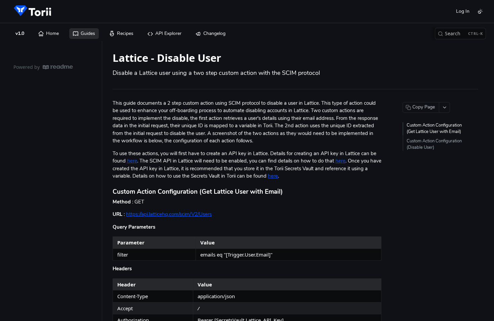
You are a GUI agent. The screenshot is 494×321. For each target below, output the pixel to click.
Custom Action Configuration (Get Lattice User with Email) (434, 128)
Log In (462, 11)
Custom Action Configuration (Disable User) (434, 144)
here (132, 161)
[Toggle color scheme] (480, 11)
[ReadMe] (58, 67)
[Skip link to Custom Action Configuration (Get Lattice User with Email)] (108, 192)
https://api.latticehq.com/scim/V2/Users (169, 214)
